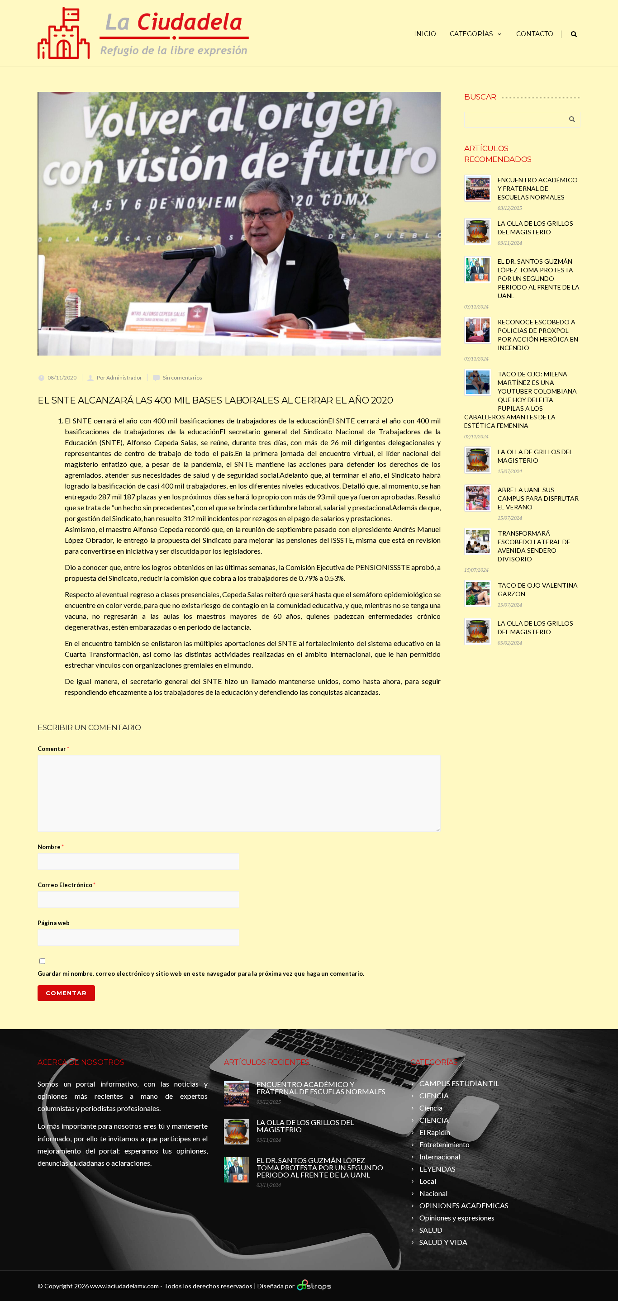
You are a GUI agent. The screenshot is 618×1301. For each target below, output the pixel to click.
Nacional (433, 1193)
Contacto (534, 34)
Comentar (53, 748)
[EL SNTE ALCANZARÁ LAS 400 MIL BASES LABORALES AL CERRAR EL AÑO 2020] (239, 224)
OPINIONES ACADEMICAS (464, 1205)
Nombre (51, 846)
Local (427, 1181)
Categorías (471, 34)
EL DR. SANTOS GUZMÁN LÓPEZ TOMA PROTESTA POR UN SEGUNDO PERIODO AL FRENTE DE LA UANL (539, 278)
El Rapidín (434, 1132)
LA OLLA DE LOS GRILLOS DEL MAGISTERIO (305, 1126)
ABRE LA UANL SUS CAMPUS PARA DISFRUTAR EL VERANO (538, 498)
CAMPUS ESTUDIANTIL (459, 1083)
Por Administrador (119, 377)
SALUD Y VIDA (443, 1242)
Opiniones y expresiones (456, 1217)
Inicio (425, 34)
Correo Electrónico (66, 884)
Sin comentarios (182, 377)
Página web (54, 922)
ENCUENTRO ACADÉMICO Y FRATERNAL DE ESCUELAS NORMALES (538, 188)
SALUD (430, 1229)
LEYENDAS (437, 1168)
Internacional (439, 1156)
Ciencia (430, 1107)
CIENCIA (434, 1095)
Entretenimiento (444, 1144)
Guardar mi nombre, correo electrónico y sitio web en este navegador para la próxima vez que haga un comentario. (201, 973)
